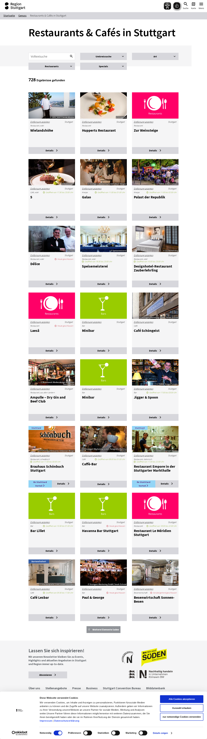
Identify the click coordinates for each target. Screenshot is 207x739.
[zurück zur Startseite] (13, 6)
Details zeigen (160, 733)
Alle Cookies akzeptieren (182, 699)
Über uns (34, 688)
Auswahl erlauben (181, 708)
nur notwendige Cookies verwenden (182, 716)
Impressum (46, 720)
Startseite (9, 15)
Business (92, 688)
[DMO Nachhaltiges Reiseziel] (129, 666)
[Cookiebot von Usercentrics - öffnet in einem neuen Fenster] (19, 733)
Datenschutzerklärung (66, 720)
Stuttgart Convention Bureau (122, 688)
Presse (76, 688)
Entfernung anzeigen (40, 121)
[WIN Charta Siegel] (161, 672)
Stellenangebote (56, 688)
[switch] (87, 733)
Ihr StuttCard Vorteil (40, 484)
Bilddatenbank (155, 688)
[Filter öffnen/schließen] (103, 56)
